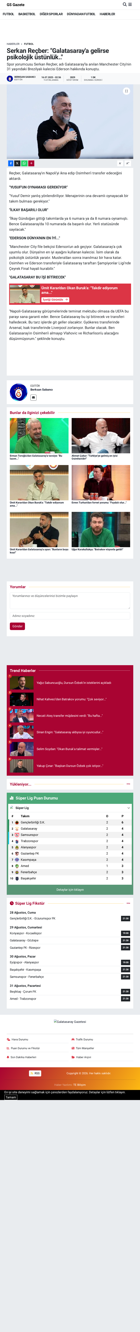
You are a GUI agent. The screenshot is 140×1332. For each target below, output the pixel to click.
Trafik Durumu (84, 1039)
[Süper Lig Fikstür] (128, 903)
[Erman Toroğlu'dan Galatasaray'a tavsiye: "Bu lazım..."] (39, 435)
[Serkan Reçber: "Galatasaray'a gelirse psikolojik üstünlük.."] (70, 121)
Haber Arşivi (83, 1057)
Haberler (13, 43)
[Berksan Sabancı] (18, 392)
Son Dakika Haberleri (23, 1057)
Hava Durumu (20, 1039)
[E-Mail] (33, 398)
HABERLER (107, 14)
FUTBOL (8, 14)
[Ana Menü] (130, 4)
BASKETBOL (27, 14)
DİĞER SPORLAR (51, 14)
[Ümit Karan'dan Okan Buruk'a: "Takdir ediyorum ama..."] (39, 482)
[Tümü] (128, 784)
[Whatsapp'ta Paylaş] (24, 163)
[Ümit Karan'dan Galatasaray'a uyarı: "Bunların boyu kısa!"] (39, 529)
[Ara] (125, 4)
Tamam (11, 1097)
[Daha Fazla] (31, 163)
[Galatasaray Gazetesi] (70, 1021)
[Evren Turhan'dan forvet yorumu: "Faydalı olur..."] (101, 482)
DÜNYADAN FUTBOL (81, 14)
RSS (37, 1073)
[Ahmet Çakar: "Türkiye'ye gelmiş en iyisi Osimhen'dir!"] (101, 435)
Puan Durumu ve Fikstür (25, 1048)
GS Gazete (15, 4)
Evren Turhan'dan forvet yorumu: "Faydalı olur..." (99, 502)
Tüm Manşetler (85, 1048)
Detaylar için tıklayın (70, 889)
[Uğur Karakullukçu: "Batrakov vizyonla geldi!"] (101, 529)
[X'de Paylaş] (17, 163)
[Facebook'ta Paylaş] (10, 163)
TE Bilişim (79, 1084)
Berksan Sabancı (41, 389)
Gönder (17, 626)
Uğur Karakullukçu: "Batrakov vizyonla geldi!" (97, 549)
